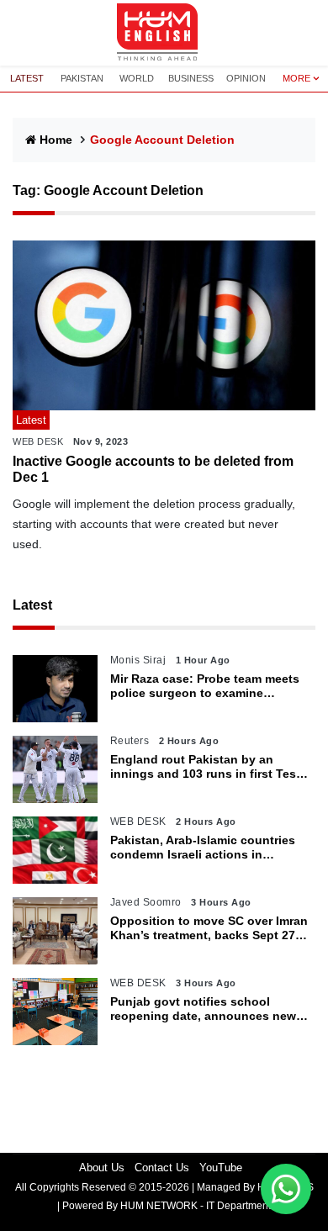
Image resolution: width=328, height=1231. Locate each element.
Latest (32, 605)
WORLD (136, 78)
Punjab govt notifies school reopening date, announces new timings (203, 1009)
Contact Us (162, 1167)
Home (56, 139)
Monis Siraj (138, 660)
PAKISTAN (82, 78)
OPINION (246, 78)
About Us (101, 1167)
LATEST (27, 78)
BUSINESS (191, 78)
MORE (296, 78)
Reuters (130, 741)
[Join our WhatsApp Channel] (286, 1189)
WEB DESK (38, 441)
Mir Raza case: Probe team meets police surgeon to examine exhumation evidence (204, 686)
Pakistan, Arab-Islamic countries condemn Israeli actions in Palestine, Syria (202, 847)
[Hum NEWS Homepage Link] (164, 32)
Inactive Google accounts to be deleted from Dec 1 (153, 469)
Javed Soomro (146, 902)
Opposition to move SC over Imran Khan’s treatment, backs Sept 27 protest (209, 928)
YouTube (220, 1167)
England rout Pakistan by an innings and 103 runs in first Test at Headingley (205, 767)
